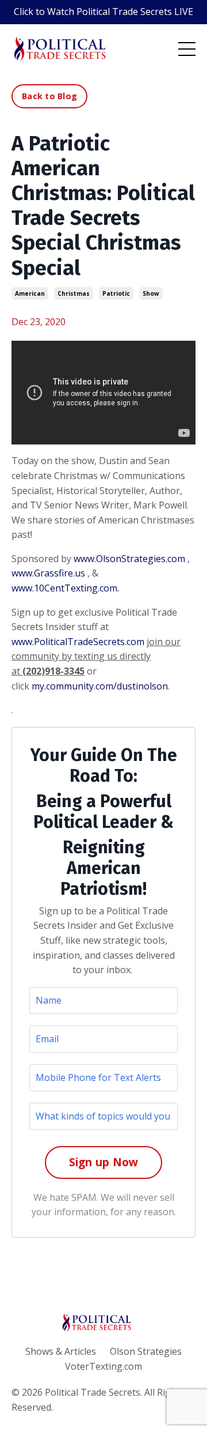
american (30, 293)
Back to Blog (49, 96)
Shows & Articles (60, 1351)
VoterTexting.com (103, 1366)
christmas (73, 293)
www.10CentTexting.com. (65, 588)
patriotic (116, 293)
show (151, 293)
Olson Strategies (146, 1351)
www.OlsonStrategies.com (129, 558)
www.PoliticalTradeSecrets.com (78, 641)
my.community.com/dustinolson (100, 686)
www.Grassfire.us (48, 573)
